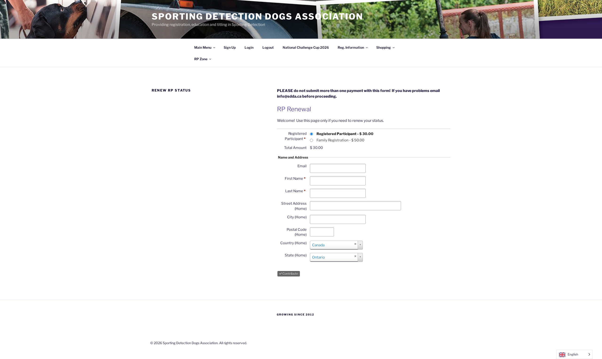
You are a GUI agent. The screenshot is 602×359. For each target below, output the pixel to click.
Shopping (383, 47)
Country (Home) (293, 243)
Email (302, 166)
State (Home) (296, 255)
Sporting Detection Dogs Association (257, 16)
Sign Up (230, 47)
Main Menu (202, 47)
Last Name (295, 191)
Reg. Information (351, 47)
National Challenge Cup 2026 (306, 47)
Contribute (290, 273)
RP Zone (200, 59)
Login (249, 47)
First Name (295, 178)
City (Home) (297, 217)
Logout (268, 47)
